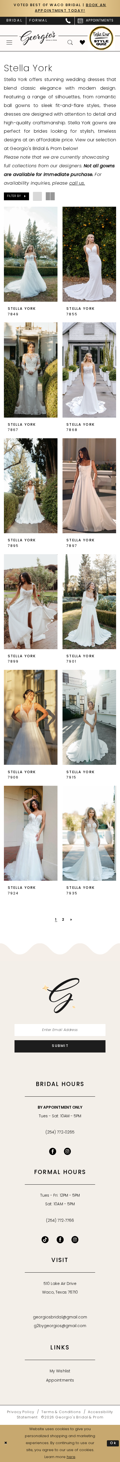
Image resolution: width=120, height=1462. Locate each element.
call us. (77, 183)
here (71, 1457)
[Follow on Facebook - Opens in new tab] (60, 1239)
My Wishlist (60, 1371)
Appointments (60, 1380)
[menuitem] (14, 21)
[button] (9, 42)
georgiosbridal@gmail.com (60, 1317)
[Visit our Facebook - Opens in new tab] (52, 1151)
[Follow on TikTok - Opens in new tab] (45, 1239)
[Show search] (70, 43)
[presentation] (30, 254)
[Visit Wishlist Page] (82, 43)
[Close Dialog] (5, 1443)
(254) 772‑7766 (60, 1221)
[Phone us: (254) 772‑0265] (68, 21)
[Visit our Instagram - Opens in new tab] (67, 1151)
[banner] (38, 38)
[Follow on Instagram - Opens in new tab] (74, 1239)
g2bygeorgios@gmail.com (60, 1326)
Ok (113, 1443)
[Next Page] (71, 919)
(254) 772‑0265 (59, 1132)
